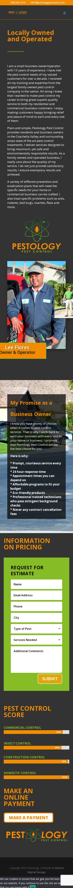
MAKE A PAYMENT (28, 818)
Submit (50, 678)
